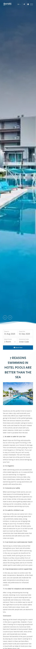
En (19, 4)
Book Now (18, 347)
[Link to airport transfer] (24, 4)
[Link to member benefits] (28, 4)
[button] (5, 317)
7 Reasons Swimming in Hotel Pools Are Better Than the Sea (17, 312)
